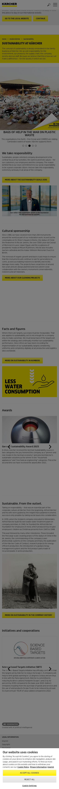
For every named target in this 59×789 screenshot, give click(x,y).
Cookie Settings (29, 786)
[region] (29, 768)
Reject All (29, 779)
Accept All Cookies (29, 773)
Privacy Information (38, 767)
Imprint (50, 767)
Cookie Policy (23, 767)
